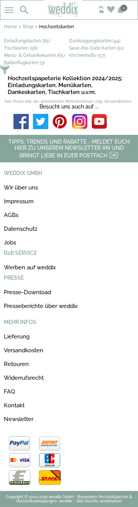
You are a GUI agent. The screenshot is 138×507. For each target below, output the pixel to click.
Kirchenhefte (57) (87, 55)
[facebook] (21, 122)
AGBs (11, 215)
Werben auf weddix (30, 267)
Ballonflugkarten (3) (24, 62)
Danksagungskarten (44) (94, 41)
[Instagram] (80, 122)
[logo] (69, 16)
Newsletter (18, 419)
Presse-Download (27, 292)
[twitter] (41, 122)
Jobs (10, 242)
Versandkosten (23, 350)
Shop (28, 26)
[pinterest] (60, 122)
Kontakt (14, 405)
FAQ (9, 391)
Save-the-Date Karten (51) (96, 48)
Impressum (19, 201)
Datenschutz (20, 228)
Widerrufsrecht (24, 377)
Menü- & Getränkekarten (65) (34, 55)
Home (10, 26)
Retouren (16, 364)
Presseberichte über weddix (41, 306)
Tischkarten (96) (21, 48)
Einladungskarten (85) (27, 41)
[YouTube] (99, 122)
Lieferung (17, 336)
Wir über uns (21, 187)
